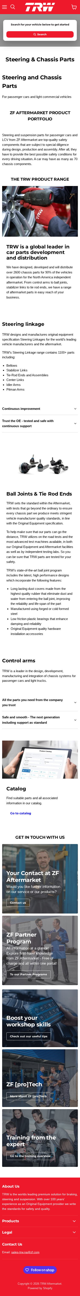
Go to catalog (20, 813)
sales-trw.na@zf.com (25, 1252)
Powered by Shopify (40, 1288)
